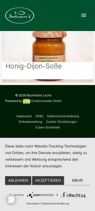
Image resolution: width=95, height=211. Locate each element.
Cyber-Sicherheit (47, 127)
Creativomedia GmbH (46, 101)
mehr (77, 180)
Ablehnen (18, 180)
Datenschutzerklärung (63, 116)
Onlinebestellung (30, 122)
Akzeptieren (48, 180)
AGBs (39, 116)
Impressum (24, 116)
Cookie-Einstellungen (61, 122)
